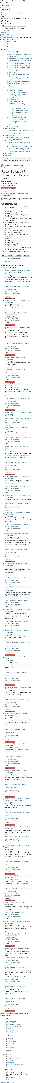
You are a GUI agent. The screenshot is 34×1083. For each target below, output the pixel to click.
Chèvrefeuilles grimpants (19, 94)
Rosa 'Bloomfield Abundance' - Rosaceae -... (18, 286)
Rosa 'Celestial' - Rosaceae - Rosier (15, 756)
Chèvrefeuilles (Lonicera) (16, 90)
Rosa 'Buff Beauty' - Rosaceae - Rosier (16, 549)
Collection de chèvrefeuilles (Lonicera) (20, 63)
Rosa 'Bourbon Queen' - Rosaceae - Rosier (17, 486)
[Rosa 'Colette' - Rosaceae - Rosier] (15, 986)
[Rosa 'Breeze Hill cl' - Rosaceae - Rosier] (17, 495)
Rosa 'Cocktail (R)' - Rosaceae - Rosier (16, 977)
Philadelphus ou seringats (13, 1024)
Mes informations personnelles (15, 1064)
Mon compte (7, 1054)
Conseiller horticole (10, 135)
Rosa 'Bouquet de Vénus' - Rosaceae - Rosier (18, 437)
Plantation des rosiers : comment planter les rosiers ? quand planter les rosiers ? (20, 147)
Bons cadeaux (9, 153)
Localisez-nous (10, 1078)
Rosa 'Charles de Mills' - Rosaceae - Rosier (17, 888)
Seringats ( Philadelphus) (16, 96)
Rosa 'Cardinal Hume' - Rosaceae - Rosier (17, 699)
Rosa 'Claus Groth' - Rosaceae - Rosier (16, 958)
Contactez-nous (10, 1043)
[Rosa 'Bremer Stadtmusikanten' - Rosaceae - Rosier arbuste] (19, 513)
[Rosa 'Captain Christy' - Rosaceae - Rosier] (18, 630)
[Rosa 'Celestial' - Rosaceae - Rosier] (16, 743)
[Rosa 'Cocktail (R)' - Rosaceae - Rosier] (17, 967)
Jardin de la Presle (10, 128)
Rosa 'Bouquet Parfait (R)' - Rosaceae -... (17, 462)
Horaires (5, 39)
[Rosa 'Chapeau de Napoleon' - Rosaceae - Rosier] (19, 846)
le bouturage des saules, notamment (19, 152)
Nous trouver (8, 155)
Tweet (4, 255)
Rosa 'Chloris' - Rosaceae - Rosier (15, 912)
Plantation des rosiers (12, 1032)
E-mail (8, 1079)
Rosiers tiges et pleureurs (19, 116)
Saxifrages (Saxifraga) (18, 119)
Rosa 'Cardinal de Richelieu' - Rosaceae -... (17, 673)
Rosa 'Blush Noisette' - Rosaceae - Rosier (17, 343)
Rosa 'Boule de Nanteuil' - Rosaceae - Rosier (18, 398)
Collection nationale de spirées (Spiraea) (20, 69)
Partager (10, 255)
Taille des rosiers (11, 1030)
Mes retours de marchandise (14, 1059)
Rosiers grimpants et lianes (20, 110)
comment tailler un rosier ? (16, 150)
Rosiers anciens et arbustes (20, 108)
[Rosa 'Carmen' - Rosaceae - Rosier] (16, 713)
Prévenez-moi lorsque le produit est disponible (14, 193)
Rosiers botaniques (17, 114)
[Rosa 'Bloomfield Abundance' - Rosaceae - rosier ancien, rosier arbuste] (19, 271)
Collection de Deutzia (15, 62)
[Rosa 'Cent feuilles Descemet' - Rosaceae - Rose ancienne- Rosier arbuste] (19, 799)
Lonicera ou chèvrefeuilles (13, 1026)
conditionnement (6, 181)
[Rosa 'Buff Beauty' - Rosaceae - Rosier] (17, 533)
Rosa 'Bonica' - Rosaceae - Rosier (15, 369)
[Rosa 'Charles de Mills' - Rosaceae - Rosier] (18, 876)
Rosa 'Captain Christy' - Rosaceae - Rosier (17, 643)
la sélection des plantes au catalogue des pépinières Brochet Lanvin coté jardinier (20, 59)
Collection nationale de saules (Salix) (19, 67)
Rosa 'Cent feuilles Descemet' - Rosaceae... (17, 812)
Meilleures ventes (11, 1042)
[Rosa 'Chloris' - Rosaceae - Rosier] (15, 902)
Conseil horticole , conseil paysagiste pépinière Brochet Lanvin (19, 138)
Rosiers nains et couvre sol (20, 112)
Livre (10, 125)
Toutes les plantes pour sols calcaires (19, 81)
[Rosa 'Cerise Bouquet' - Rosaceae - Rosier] (18, 826)
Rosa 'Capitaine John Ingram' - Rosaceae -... (18, 600)
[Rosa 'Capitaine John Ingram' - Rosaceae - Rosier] (19, 588)
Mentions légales (11, 1047)
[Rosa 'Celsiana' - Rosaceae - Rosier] (16, 770)
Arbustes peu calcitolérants (16, 103)
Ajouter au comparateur (12, 292)
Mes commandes (11, 1057)
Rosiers (11, 107)
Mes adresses (10, 1062)
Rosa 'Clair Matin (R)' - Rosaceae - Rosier (17, 934)
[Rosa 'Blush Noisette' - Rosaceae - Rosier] (17, 327)
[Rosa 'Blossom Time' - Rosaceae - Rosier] (17, 300)
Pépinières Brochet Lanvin (7, 37)
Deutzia (11, 89)
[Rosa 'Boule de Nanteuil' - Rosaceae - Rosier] (18, 384)
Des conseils (8, 141)
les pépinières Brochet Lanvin (17, 53)
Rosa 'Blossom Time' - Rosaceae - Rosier (17, 313)
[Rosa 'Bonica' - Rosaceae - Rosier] (15, 357)
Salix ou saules (10, 1023)
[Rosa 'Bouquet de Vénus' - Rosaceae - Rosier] (19, 428)
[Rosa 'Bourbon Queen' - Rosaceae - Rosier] (18, 476)
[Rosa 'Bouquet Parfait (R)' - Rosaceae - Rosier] (19, 447)
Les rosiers (12, 72)
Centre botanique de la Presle (17, 134)
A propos (9, 1049)
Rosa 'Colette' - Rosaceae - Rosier (15, 998)
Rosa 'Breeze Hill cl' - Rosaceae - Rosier (16, 503)
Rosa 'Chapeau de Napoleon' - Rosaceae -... (18, 861)
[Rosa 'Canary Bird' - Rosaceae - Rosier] (17, 563)
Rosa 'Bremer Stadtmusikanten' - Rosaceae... (18, 524)
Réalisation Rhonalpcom (7, 1082)
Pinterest (26, 255)
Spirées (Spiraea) (14, 99)
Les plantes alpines (14, 71)
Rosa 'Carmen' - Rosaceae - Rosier (15, 729)
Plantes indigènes (14, 126)
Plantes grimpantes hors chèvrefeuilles (20, 105)
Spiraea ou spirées (11, 1021)
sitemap (8, 1051)
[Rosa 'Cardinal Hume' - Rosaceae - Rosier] (18, 687)
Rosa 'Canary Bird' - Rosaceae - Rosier (16, 578)
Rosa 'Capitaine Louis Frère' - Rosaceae (16, 621)
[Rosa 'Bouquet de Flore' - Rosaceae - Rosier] (18, 412)
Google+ (18, 255)
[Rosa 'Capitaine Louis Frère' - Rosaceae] (17, 609)
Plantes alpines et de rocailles (17, 117)
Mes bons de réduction (12, 1066)
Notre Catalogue (9, 87)
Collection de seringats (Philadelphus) (19, 65)
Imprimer (7, 261)
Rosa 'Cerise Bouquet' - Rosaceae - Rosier (17, 836)
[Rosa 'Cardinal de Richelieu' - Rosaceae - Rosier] (19, 657)
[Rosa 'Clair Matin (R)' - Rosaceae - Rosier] (18, 921)
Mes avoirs (9, 1060)
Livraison (9, 1045)
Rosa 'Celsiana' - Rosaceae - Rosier (15, 784)
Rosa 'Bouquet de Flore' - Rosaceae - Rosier (18, 418)
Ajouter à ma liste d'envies (12, 258)
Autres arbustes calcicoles (16, 101)
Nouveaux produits (11, 1040)
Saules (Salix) (13, 98)
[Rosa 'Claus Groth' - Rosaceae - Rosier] (17, 948)
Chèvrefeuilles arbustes (19, 92)
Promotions (9, 1038)
